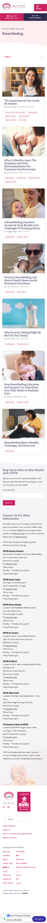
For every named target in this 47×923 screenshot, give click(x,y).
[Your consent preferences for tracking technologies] (4, 918)
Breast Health (9, 178)
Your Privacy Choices (20, 915)
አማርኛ (18, 875)
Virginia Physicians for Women (14, 6)
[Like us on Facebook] (4, 807)
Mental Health (21, 292)
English (6, 852)
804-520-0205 (19, 533)
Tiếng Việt (8, 863)
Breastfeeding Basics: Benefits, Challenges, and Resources (21, 444)
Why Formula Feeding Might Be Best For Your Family (22, 334)
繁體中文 (6, 867)
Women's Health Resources (13, 28)
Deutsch (20, 859)
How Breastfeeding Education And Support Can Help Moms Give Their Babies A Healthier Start (21, 389)
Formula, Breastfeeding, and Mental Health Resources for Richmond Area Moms (20, 280)
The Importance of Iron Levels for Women (21, 102)
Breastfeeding (32, 112)
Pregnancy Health (10, 120)
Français (7, 879)
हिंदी (17, 856)
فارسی (18, 883)
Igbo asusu (8, 883)
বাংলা (17, 879)
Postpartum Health (34, 178)
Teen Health (22, 120)
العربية (5, 871)
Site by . (22, 893)
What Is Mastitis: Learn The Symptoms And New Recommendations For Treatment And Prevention (20, 165)
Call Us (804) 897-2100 (11, 17)
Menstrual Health (24, 116)
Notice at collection (12, 920)
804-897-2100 (21, 536)
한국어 (5, 859)
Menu (38, 9)
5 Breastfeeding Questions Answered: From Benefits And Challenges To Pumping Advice (22, 225)
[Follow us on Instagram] (8, 807)
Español (7, 856)
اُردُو (18, 871)
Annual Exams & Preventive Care (15, 112)
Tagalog (7, 875)
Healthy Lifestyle (10, 116)
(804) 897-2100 (8, 803)
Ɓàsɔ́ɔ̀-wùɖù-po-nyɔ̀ (26, 867)
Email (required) (9, 490)
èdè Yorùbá (21, 863)
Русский (20, 852)
